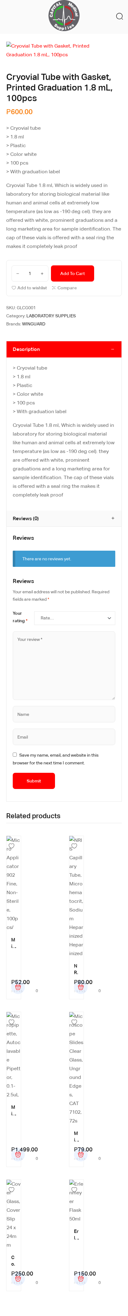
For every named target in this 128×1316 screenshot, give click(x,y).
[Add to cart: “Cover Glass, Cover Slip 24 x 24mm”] (18, 1279)
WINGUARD (33, 323)
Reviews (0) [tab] (26, 518)
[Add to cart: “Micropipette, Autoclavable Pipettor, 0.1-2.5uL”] (18, 1154)
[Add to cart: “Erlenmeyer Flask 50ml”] (81, 1279)
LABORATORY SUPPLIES (51, 315)
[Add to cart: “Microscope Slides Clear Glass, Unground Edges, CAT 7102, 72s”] (81, 1154)
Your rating (20, 617)
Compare (67, 287)
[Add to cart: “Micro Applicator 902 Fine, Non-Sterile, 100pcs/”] (18, 987)
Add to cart (72, 273)
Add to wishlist (32, 287)
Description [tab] (26, 349)
